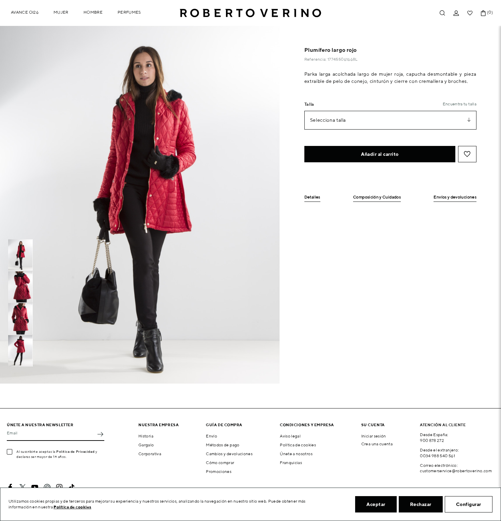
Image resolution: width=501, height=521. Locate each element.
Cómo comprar (220, 462)
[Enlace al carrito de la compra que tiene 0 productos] (483, 13)
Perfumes (129, 12)
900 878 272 (432, 440)
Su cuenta (373, 424)
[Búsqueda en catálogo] (442, 13)
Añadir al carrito (380, 154)
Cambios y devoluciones (229, 453)
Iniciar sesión (373, 435)
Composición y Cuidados (377, 197)
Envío (211, 435)
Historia (145, 435)
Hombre (93, 12)
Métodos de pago (222, 444)
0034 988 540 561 (437, 455)
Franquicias (291, 462)
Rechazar (420, 504)
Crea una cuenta (377, 443)
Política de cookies (298, 444)
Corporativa (149, 453)
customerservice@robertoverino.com (456, 470)
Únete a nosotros (296, 453)
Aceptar (375, 504)
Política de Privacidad (75, 451)
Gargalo (146, 444)
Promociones (218, 471)
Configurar (468, 504)
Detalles (312, 197)
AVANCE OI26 (25, 12)
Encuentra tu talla (459, 103)
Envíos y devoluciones (455, 197)
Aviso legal (290, 435)
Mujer (61, 12)
